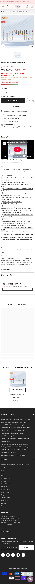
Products (8, 11)
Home (2, 11)
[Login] (27, 6)
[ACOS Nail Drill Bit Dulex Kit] (18, 379)
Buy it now (17, 107)
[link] (28, 100)
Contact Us (5, 531)
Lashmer (24, 569)
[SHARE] (32, 100)
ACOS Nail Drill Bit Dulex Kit (17, 395)
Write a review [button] (17, 289)
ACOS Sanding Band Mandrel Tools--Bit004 (17, 221)
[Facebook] (3, 555)
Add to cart (13, 101)
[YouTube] (23, 555)
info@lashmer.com (11, 520)
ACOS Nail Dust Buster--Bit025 (12, 219)
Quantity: (4, 88)
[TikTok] (18, 555)
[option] (17, 31)
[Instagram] (8, 555)
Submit (26, 547)
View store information (11, 121)
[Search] (8, 6)
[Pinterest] (13, 555)
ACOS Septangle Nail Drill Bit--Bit (13, 182)
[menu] (3, 6)
